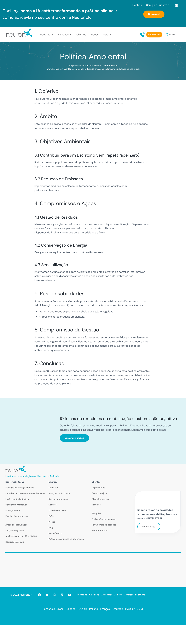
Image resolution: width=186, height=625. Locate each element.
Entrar (172, 34)
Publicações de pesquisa (104, 519)
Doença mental (12, 510)
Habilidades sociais (14, 542)
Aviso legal (106, 594)
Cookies (118, 594)
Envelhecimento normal (16, 516)
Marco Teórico (55, 533)
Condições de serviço (134, 594)
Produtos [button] (45, 34)
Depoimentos (98, 487)
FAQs (50, 516)
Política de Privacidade (88, 594)
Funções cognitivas (14, 530)
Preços (95, 34)
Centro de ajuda (99, 493)
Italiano (93, 609)
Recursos (96, 504)
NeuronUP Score (99, 530)
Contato (137, 5)
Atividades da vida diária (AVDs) (21, 536)
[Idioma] (177, 5)
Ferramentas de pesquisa (104, 524)
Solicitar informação (58, 499)
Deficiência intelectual (16, 504)
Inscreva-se (148, 526)
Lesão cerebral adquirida (17, 499)
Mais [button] (105, 34)
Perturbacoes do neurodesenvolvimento (25, 493)
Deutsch (118, 609)
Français (105, 609)
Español (71, 609)
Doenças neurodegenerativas (19, 487)
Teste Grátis (154, 34)
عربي (140, 609)
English (83, 609)
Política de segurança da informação (66, 539)
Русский (130, 609)
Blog (50, 527)
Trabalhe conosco (57, 510)
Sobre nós (53, 487)
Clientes (81, 34)
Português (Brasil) (53, 609)
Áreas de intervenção (16, 524)
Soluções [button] (63, 34)
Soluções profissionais (59, 493)
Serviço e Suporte (156, 5)
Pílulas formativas (100, 499)
